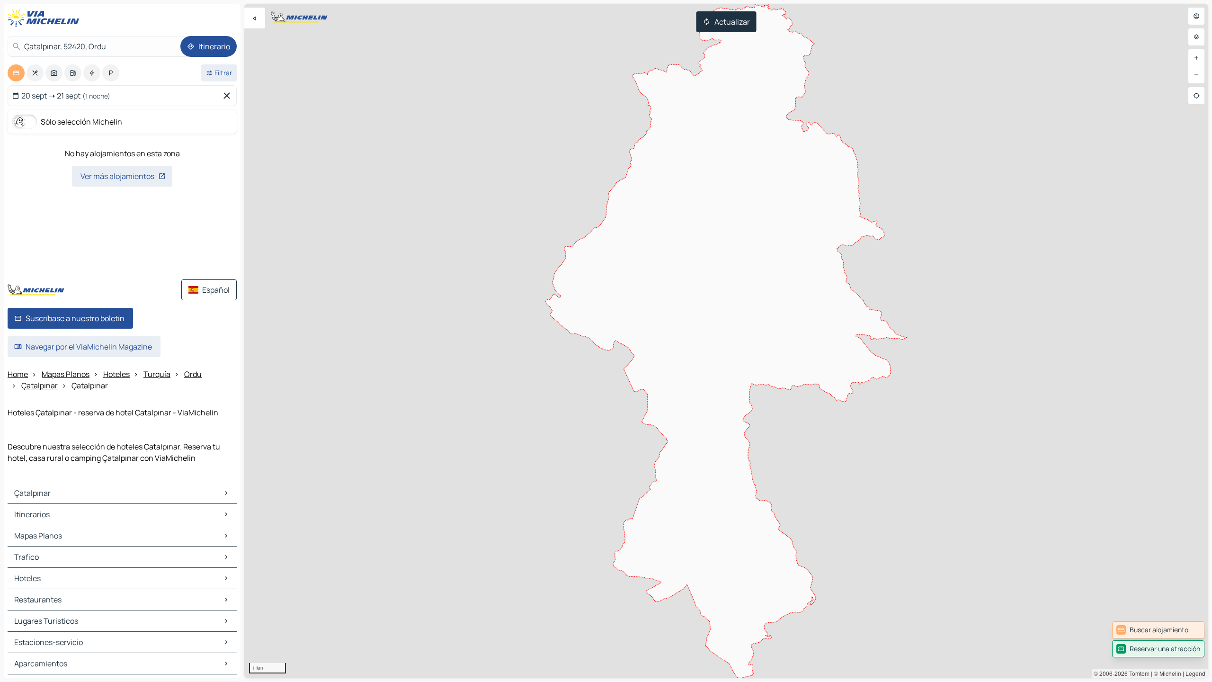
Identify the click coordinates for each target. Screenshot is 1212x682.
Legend (1195, 673)
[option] (16, 72)
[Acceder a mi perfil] (1196, 16)
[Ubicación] (1196, 95)
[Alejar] (1196, 74)
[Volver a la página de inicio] (45, 18)
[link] (1158, 629)
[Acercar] (1196, 57)
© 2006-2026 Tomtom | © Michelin (1137, 673)
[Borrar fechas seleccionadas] (228, 95)
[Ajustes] (1196, 36)
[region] (726, 341)
